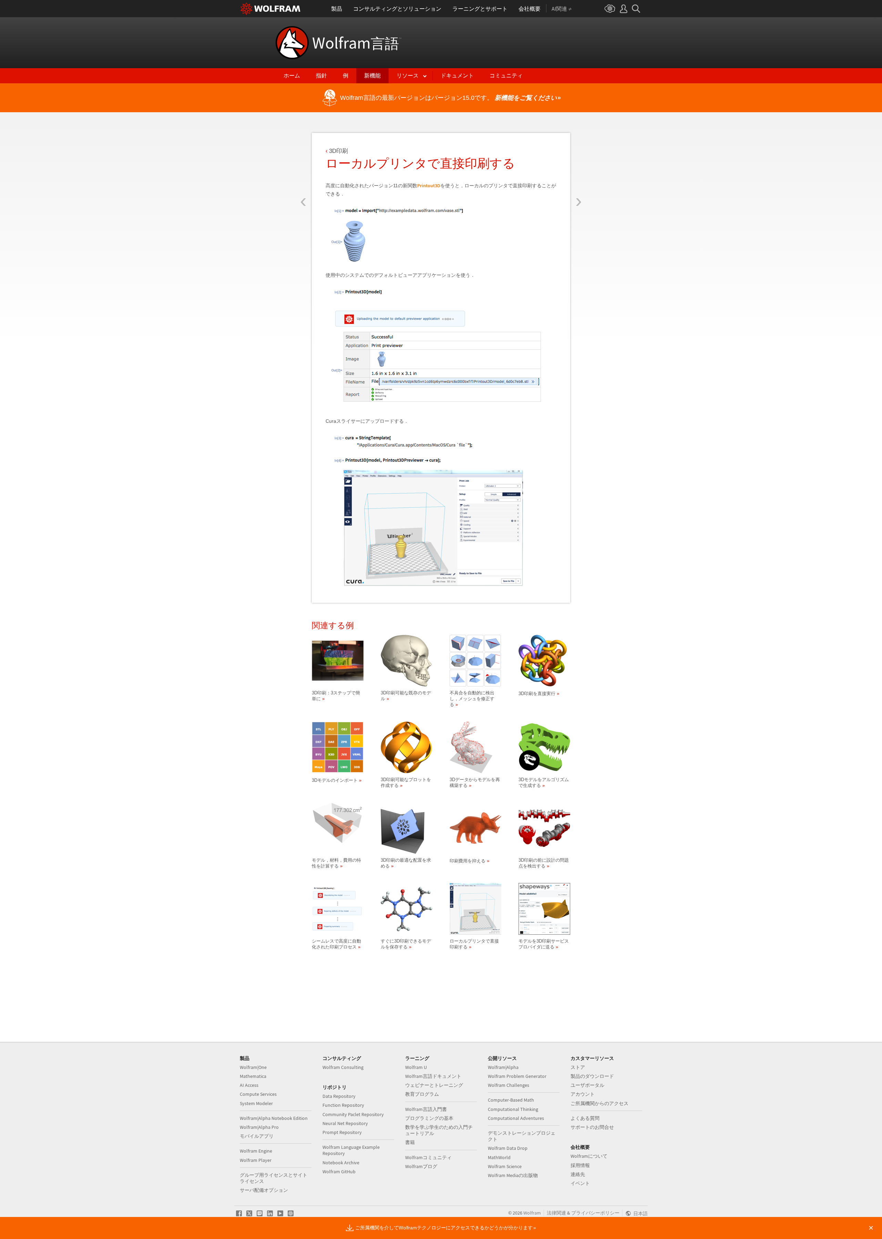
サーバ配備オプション (264, 1190)
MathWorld (499, 1157)
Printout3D (428, 185)
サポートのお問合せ (592, 1127)
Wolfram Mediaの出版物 (513, 1175)
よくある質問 (585, 1118)
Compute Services (258, 1094)
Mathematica (253, 1076)
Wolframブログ (421, 1166)
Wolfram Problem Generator (517, 1076)
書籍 (410, 1142)
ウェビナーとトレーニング (434, 1085)
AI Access (249, 1085)
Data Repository (339, 1096)
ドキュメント (457, 75)
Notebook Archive (340, 1162)
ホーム (292, 75)
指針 (321, 75)
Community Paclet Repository (353, 1114)
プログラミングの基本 (429, 1118)
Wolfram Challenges (508, 1085)
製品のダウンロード (592, 1076)
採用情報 (580, 1165)
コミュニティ (506, 75)
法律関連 (556, 1213)
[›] (579, 161)
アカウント (583, 1094)
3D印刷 (338, 151)
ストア (578, 1067)
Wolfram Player (255, 1160)
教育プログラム (422, 1094)
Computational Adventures (516, 1118)
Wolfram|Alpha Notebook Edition (274, 1118)
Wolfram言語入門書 (426, 1109)
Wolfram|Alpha (503, 1067)
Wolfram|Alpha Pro (259, 1127)
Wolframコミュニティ (428, 1157)
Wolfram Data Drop (507, 1148)
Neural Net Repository (345, 1123)
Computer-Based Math (511, 1100)
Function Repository (343, 1105)
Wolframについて (589, 1156)
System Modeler (256, 1103)
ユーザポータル (587, 1085)
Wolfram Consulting (342, 1067)
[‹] (303, 161)
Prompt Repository (342, 1132)
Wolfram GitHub (339, 1171)
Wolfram (356, 42)
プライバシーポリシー (595, 1213)
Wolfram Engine (256, 1151)
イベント (580, 1183)
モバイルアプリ (257, 1136)
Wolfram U (416, 1067)
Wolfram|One (253, 1067)
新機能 (372, 75)
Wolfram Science (505, 1166)
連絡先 (578, 1174)
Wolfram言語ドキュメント (433, 1076)
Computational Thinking (513, 1109)
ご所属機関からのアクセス (599, 1103)
